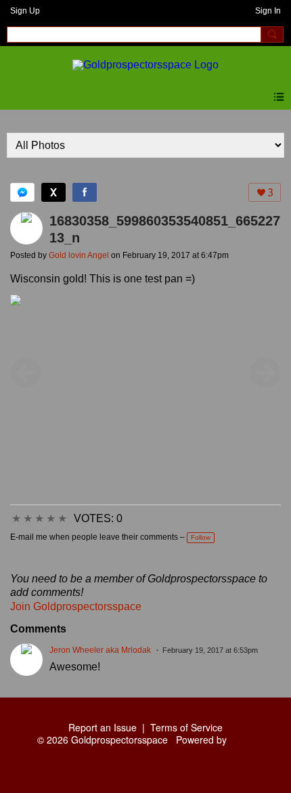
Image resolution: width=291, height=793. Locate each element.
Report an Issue (102, 727)
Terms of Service (186, 727)
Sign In (268, 11)
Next (265, 372)
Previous (25, 372)
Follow (200, 537)
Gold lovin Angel (79, 255)
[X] (53, 192)
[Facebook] (84, 192)
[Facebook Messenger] (22, 192)
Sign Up (25, 11)
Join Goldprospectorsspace (75, 606)
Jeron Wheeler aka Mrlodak (100, 650)
